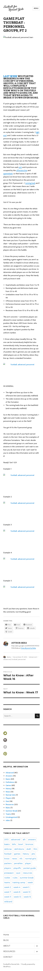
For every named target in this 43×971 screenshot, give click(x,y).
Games (8, 785)
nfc (20, 859)
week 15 (27, 897)
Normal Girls (10, 795)
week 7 (7, 892)
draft (28, 849)
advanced (7, 659)
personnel (22, 659)
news (14, 859)
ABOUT (6, 946)
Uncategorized (11, 817)
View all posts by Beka (28, 648)
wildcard (8, 902)
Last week (10, 76)
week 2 (7, 887)
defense (8, 849)
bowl (20, 844)
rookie (7, 878)
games (17, 854)
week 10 (26, 892)
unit (20, 167)
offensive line (21, 170)
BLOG (6, 940)
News (8, 792)
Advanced (33, 657)
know (6, 859)
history (26, 854)
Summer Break (11, 811)
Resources (10, 804)
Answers (9, 776)
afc (24, 839)
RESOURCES (9, 951)
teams (7, 882)
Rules (8, 808)
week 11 (7, 897)
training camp (18, 882)
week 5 (26, 887)
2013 (6, 839)
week (30, 882)
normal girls (30, 859)
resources (27, 873)
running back (30, 183)
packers (7, 863)
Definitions (10, 782)
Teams (8, 814)
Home (6, 935)
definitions (19, 849)
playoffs (17, 868)
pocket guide (29, 868)
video (8, 820)
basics (7, 844)
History (8, 788)
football (14, 659)
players (7, 868)
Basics (8, 779)
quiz (18, 873)
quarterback (8, 174)
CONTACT (7, 957)
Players (8, 798)
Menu (36, 8)
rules (15, 878)
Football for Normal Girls (11, 964)
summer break (27, 878)
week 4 (17, 887)
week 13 (17, 897)
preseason (9, 873)
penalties (18, 863)
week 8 (17, 892)
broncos (29, 844)
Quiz (7, 801)
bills (14, 844)
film (35, 849)
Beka (9, 657)
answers (32, 839)
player (28, 863)
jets (33, 854)
